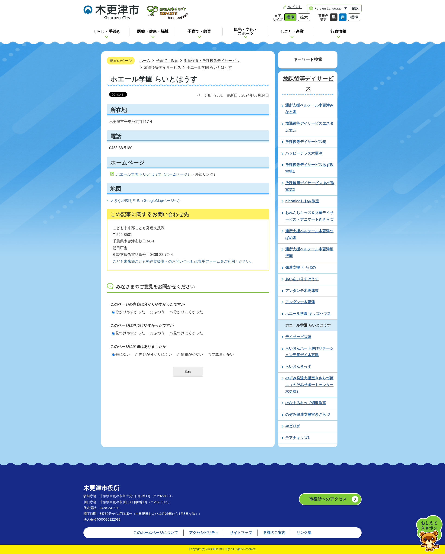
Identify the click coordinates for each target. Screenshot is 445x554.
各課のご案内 (274, 533)
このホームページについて (156, 533)
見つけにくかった (188, 333)
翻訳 (355, 8)
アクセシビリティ (204, 533)
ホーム (144, 60)
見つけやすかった (130, 333)
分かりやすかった (130, 312)
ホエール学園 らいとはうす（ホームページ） (153, 174)
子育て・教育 (167, 60)
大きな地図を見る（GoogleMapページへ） (145, 201)
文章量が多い (223, 354)
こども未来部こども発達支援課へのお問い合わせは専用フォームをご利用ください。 (183, 261)
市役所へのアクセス (328, 499)
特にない (122, 354)
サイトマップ (241, 533)
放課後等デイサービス (162, 67)
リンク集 (304, 533)
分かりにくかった (188, 312)
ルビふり (294, 7)
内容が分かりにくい (155, 354)
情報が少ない (192, 354)
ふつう (159, 312)
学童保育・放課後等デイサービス (211, 60)
